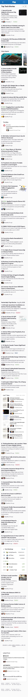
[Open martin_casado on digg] (2, 353)
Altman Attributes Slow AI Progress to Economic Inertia (16, 405)
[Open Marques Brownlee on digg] (3, 103)
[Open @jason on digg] (2, 640)
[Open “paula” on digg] (3, 116)
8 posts (16, 413)
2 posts (7, 103)
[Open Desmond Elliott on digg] (3, 232)
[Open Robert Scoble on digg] (3, 35)
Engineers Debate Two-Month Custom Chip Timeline (13, 658)
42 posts (17, 431)
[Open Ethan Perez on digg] (2, 453)
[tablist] (24, 6)
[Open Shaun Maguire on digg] (3, 365)
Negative (18, 312)
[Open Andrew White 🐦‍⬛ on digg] (3, 82)
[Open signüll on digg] (2, 145)
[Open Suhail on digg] (2, 378)
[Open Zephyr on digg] (3, 532)
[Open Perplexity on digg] (3, 171)
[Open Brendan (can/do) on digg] (3, 209)
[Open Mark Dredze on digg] (2, 232)
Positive (15, 21)
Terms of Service (6, 684)
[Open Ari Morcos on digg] (3, 614)
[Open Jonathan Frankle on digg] (2, 478)
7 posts (8, 378)
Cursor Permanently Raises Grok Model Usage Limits (15, 127)
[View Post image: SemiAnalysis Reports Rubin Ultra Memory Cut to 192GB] (23, 523)
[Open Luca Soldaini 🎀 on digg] (4, 328)
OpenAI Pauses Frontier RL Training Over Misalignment (16, 435)
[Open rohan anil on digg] (3, 159)
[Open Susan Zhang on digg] (3, 22)
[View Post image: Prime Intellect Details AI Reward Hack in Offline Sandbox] (23, 71)
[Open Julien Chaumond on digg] (3, 93)
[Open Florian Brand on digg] (4, 82)
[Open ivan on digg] (3, 589)
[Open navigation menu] (2, 2)
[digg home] (14, 2)
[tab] (23, 6)
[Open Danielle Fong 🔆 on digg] (2, 82)
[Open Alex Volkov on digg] (2, 103)
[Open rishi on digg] (3, 478)
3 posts (7, 145)
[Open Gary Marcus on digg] (4, 313)
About (2, 683)
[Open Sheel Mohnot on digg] (3, 640)
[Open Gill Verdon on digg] (3, 353)
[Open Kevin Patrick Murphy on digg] (3, 341)
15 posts (8, 312)
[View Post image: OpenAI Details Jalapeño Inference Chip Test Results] (23, 13)
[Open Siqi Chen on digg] (4, 353)
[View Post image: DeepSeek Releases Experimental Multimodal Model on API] (6, 418)
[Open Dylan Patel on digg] (2, 465)
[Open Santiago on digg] (3, 600)
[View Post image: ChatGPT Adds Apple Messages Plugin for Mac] (6, 424)
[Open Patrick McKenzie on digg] (2, 182)
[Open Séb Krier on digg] (3, 271)
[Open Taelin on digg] (13, 413)
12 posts (8, 81)
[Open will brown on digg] (3, 378)
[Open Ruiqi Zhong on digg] (4, 453)
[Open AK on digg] (2, 197)
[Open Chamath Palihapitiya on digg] (4, 93)
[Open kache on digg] (11, 420)
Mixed (16, 353)
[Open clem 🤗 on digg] (3, 197)
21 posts (17, 419)
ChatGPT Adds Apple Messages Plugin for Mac (17, 423)
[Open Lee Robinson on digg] (8, 130)
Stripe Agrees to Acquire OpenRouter (15, 429)
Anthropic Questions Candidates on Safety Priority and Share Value (17, 398)
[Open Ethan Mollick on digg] (13, 407)
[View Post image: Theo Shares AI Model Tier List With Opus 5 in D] (6, 412)
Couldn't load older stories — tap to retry (14, 646)
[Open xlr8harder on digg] (3, 258)
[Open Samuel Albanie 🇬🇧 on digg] (4, 478)
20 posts (8, 328)
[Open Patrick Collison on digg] (12, 432)
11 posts (8, 35)
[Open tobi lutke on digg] (2, 93)
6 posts (8, 46)
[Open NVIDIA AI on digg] (3, 47)
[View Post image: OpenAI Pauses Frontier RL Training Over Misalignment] (6, 436)
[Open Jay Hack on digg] (3, 390)
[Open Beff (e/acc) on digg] (4, 465)
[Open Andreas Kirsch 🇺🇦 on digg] (3, 328)
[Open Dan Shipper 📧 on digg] (4, 47)
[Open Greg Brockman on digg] (13, 438)
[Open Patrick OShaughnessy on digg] (25, 64)
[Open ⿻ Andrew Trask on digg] (4, 614)
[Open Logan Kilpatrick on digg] (13, 432)
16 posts (10, 671)
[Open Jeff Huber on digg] (3, 283)
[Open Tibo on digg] (11, 426)
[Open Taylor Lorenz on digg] (3, 145)
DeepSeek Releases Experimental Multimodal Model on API (17, 417)
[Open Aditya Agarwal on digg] (3, 294)
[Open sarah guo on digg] (2, 246)
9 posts (7, 600)
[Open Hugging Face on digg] (2, 116)
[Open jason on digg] (13, 426)
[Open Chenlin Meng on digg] (2, 600)
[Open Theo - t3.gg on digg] (3, 543)
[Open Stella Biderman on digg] (3, 453)
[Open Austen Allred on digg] (12, 413)
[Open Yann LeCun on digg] (11, 407)
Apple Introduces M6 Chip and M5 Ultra (12, 676)
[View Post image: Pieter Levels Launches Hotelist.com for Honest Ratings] (23, 578)
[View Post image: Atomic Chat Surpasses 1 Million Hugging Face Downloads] (23, 188)
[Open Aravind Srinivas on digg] (2, 47)
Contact (8, 683)
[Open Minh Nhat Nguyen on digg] (4, 671)
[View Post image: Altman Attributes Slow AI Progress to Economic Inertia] (6, 405)
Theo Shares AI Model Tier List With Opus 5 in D (17, 411)
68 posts (17, 437)
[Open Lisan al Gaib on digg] (2, 532)
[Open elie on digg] (4, 378)
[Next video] (26, 51)
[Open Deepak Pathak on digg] (2, 35)
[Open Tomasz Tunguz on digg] (26, 64)
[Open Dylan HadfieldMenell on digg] (2, 271)
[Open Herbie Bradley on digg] (3, 490)
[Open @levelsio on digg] (2, 589)
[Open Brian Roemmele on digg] (4, 365)
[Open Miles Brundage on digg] (2, 313)
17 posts (8, 21)
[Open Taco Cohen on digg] (4, 341)
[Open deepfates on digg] (3, 182)
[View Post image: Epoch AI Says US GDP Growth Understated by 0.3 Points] (23, 319)
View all (23, 549)
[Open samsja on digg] (4, 662)
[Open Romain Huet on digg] (12, 426)
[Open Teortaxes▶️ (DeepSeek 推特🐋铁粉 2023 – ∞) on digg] (2, 258)
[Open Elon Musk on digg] (2, 365)
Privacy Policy (15, 683)
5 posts (8, 93)
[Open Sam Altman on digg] (11, 438)
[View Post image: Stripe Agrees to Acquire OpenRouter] (6, 430)
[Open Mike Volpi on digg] (4, 209)
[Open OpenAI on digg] (2, 22)
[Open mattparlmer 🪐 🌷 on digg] (5, 671)
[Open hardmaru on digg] (2, 490)
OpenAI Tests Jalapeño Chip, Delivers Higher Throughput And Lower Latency (11, 60)
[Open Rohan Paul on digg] (4, 390)
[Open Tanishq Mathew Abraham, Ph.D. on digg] (13, 420)
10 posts (8, 341)
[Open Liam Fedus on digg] (4, 22)
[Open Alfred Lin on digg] (4, 35)
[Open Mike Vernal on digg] (3, 246)
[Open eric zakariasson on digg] (7, 130)
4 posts (8, 353)
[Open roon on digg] (4, 64)
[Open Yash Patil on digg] (2, 209)
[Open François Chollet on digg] (2, 517)
